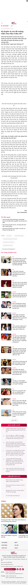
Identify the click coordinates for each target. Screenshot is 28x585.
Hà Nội (2, 572)
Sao (12, 25)
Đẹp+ (16, 542)
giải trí (22, 490)
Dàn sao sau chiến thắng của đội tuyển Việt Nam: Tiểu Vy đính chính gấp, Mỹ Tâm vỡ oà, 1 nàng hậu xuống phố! (19, 339)
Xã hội (16, 545)
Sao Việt (10, 495)
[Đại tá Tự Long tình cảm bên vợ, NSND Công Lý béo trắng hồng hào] (6, 391)
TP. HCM (3, 576)
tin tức (13, 480)
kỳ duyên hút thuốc (8, 245)
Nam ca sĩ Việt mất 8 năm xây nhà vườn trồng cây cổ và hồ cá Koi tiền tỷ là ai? (19, 295)
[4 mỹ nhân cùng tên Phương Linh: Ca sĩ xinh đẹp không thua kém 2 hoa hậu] (6, 272)
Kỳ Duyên (9, 235)
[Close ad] (27, 1)
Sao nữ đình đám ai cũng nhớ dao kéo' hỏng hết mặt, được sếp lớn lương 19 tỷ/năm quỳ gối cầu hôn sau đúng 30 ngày (19, 261)
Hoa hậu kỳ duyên (19, 235)
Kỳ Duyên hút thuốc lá (8, 242)
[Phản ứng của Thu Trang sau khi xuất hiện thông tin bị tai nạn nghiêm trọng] (6, 412)
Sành (16, 548)
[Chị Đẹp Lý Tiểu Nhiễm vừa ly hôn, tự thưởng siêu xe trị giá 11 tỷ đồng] (6, 381)
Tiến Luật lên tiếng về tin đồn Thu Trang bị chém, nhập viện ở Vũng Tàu (19, 327)
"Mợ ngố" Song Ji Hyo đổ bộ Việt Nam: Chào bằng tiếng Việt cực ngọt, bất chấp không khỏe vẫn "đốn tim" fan (19, 351)
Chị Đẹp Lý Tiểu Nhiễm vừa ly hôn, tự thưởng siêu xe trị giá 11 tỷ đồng (19, 382)
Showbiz (5, 25)
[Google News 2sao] (8, 249)
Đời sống (4, 545)
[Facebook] (17, 569)
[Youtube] (20, 569)
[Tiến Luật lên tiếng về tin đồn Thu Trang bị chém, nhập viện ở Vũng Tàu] (6, 327)
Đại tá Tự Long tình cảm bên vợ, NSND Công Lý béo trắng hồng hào (19, 392)
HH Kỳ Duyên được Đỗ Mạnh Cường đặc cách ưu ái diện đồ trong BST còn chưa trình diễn (14, 221)
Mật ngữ (4, 548)
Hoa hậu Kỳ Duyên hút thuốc (10, 239)
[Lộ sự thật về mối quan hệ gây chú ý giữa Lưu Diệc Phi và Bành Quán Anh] (6, 362)
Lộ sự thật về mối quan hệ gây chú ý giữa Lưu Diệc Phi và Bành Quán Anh (19, 363)
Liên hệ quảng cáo (10, 569)
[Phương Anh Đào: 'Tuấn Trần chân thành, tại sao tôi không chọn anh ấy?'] (14, 510)
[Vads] (27, 21)
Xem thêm (14, 420)
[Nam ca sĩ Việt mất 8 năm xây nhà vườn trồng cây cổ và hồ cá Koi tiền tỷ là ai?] (6, 294)
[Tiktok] (23, 569)
